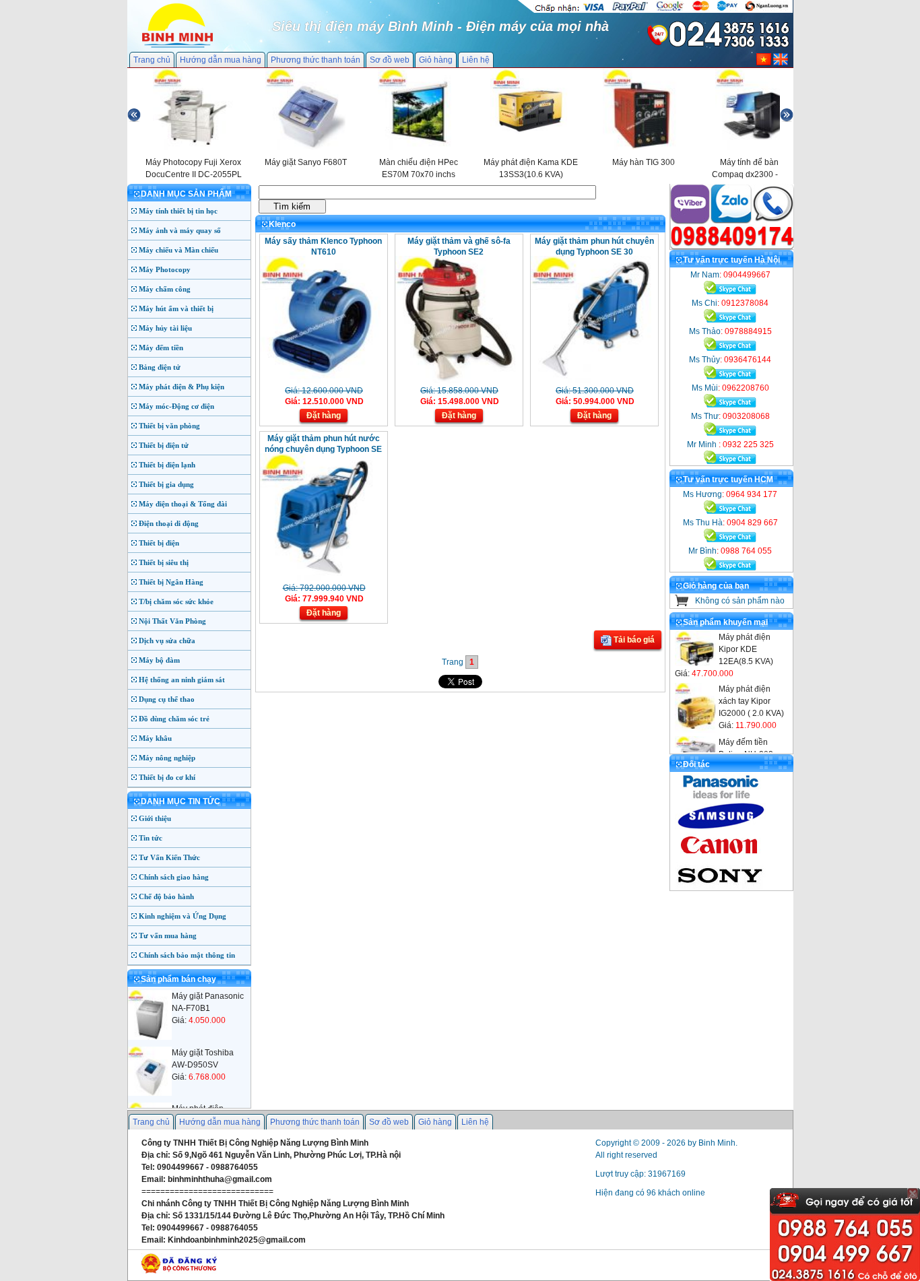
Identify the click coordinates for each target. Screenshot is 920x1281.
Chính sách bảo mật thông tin (187, 955)
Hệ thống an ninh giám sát (182, 680)
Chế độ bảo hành (166, 896)
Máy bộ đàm (159, 660)
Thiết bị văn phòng (169, 426)
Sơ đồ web (389, 60)
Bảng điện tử (159, 367)
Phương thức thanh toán (315, 60)
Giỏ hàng (436, 60)
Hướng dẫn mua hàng (220, 60)
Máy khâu (155, 738)
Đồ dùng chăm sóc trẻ (174, 719)
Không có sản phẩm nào (740, 600)
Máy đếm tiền (161, 347)
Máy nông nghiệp (167, 758)
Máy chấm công (165, 289)
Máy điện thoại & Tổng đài (183, 504)
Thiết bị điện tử (164, 445)
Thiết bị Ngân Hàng (171, 582)
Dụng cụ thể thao (167, 699)
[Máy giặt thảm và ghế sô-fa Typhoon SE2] (457, 380)
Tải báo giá (633, 640)
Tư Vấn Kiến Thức (169, 857)
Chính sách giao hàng (174, 877)
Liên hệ (476, 60)
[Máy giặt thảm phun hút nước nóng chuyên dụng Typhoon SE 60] (322, 578)
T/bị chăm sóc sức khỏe (176, 601)
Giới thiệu (155, 818)
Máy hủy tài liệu (165, 328)
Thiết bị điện (159, 543)
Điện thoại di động (169, 523)
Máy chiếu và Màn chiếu (178, 250)
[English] (780, 62)
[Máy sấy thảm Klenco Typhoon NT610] (322, 380)
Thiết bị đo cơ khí (167, 777)
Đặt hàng (323, 415)
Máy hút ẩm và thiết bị (176, 308)
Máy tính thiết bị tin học (178, 211)
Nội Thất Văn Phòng (172, 621)
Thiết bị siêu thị (164, 562)
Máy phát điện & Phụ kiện (181, 387)
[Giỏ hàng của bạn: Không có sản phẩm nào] (682, 603)
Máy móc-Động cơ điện (176, 406)
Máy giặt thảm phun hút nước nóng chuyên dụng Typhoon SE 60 (323, 449)
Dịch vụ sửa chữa (167, 640)
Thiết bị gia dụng (166, 484)
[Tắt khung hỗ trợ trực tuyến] (912, 1193)
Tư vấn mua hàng (168, 935)
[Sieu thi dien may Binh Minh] (177, 46)
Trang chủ (151, 60)
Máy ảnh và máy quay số (180, 230)
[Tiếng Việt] (763, 62)
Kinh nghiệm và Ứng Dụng (182, 916)
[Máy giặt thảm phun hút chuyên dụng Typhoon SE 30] (593, 380)
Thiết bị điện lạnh (167, 465)
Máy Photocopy (165, 269)
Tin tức (150, 838)
